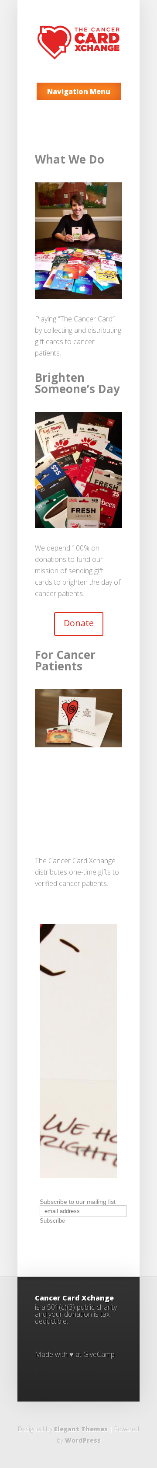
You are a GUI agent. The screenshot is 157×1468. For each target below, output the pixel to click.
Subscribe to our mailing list (78, 1201)
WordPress (83, 1440)
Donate (79, 623)
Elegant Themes (81, 1429)
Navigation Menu (78, 91)
